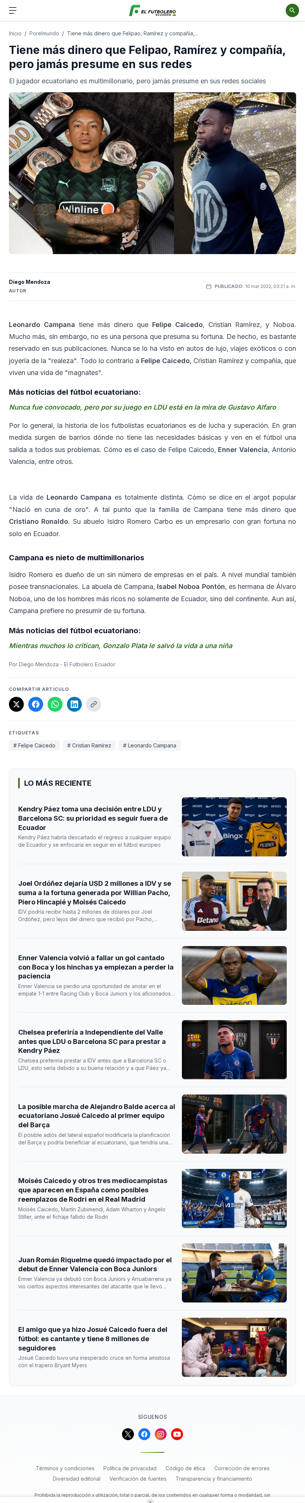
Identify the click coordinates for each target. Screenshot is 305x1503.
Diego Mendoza (29, 282)
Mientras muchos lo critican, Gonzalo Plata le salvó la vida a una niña (120, 646)
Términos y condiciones (65, 1468)
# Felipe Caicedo (34, 745)
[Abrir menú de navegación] (12, 10)
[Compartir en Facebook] (35, 704)
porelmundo (44, 33)
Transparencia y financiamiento (214, 1478)
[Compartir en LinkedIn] (74, 704)
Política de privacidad (130, 1468)
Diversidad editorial (76, 1478)
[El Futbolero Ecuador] (152, 10)
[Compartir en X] (16, 704)
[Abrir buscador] (292, 10)
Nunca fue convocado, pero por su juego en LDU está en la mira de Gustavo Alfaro (142, 407)
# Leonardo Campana (149, 745)
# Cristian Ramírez (89, 745)
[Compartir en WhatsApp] (55, 704)
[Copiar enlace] (93, 704)
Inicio (15, 33)
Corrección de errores (242, 1468)
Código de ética (185, 1468)
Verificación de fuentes (138, 1478)
